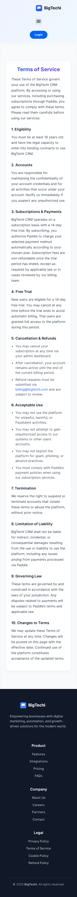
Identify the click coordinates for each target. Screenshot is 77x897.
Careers (39, 805)
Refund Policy (39, 863)
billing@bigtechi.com (31, 389)
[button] (38, 21)
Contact (39, 819)
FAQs (38, 776)
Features (38, 754)
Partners (38, 812)
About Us (38, 798)
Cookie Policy (38, 856)
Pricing (38, 769)
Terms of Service (38, 848)
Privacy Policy (38, 841)
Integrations (39, 761)
